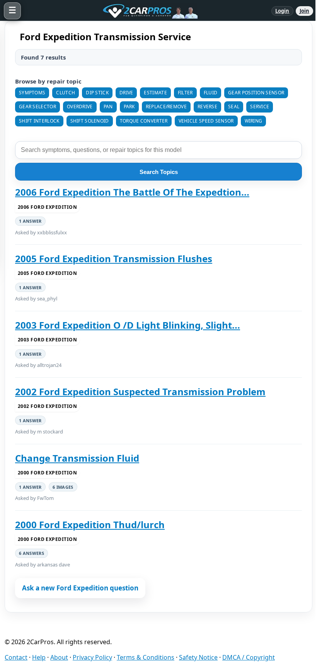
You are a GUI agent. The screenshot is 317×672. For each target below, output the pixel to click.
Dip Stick (97, 92)
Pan (108, 106)
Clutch (65, 92)
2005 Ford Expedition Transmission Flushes (113, 258)
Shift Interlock (39, 121)
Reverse (207, 106)
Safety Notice (198, 657)
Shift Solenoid (89, 121)
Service (259, 106)
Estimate (155, 92)
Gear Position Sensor (256, 92)
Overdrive (80, 106)
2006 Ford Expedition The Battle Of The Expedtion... (132, 192)
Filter (185, 92)
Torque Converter (144, 121)
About (59, 657)
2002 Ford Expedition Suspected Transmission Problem (140, 391)
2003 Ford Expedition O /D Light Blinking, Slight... (127, 325)
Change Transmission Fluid (77, 458)
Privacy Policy (92, 657)
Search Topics (159, 172)
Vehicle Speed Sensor (206, 121)
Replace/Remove (166, 106)
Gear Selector (37, 106)
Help (39, 657)
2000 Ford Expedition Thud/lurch (90, 524)
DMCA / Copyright (248, 657)
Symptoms (32, 92)
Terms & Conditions (145, 657)
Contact (16, 657)
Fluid (211, 92)
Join (304, 10)
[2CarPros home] (146, 10)
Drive (126, 92)
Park (129, 106)
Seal (233, 106)
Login (282, 10)
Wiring (253, 121)
